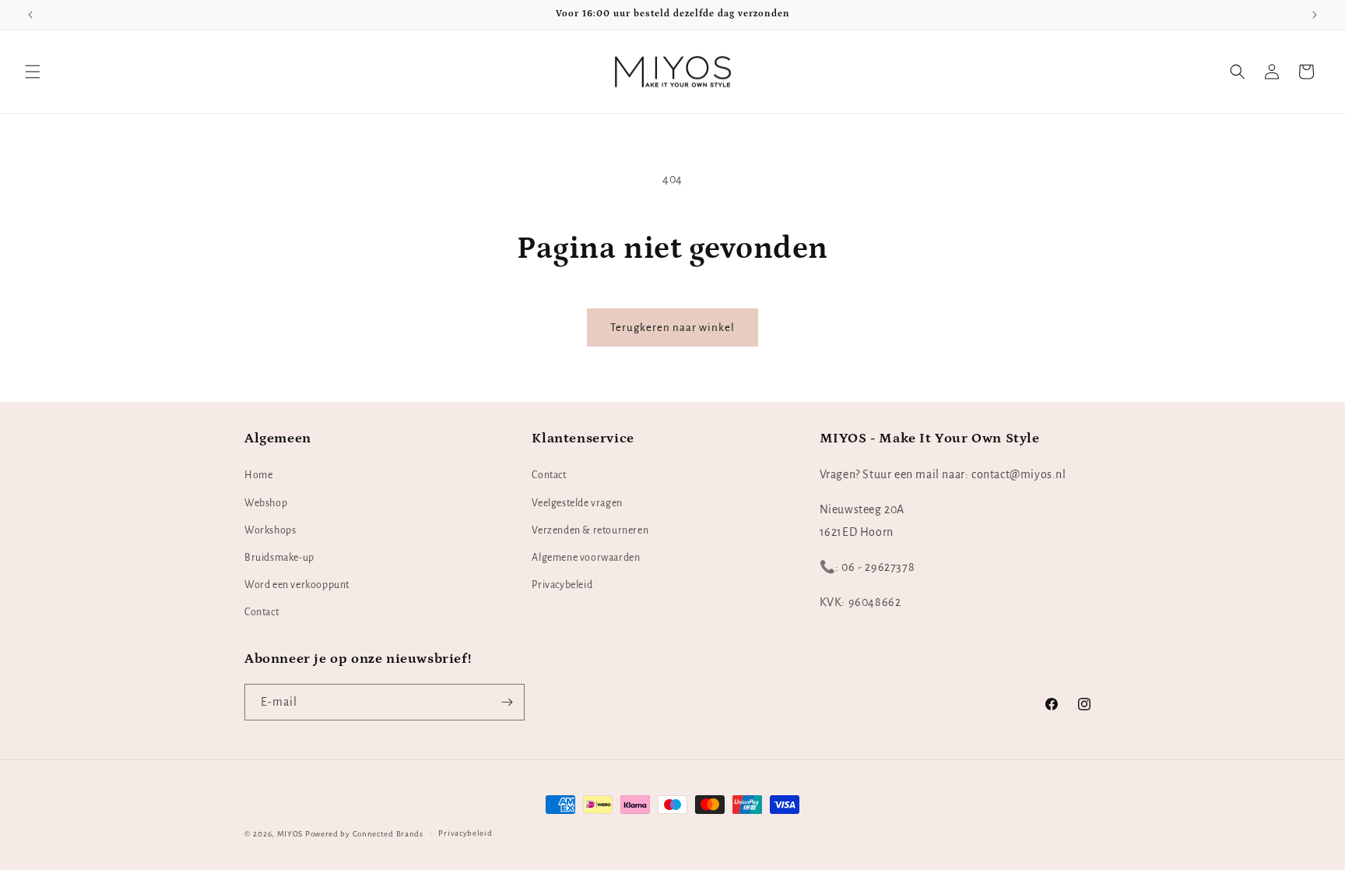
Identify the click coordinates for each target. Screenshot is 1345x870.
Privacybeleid (562, 585)
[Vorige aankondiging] (30, 15)
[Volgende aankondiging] (1315, 15)
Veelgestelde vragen (577, 503)
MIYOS (290, 833)
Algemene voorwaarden (586, 557)
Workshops (270, 530)
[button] (33, 72)
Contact (261, 613)
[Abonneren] (507, 702)
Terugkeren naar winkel (672, 327)
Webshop (265, 503)
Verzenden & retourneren (590, 530)
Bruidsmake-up (279, 557)
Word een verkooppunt (296, 585)
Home (258, 475)
